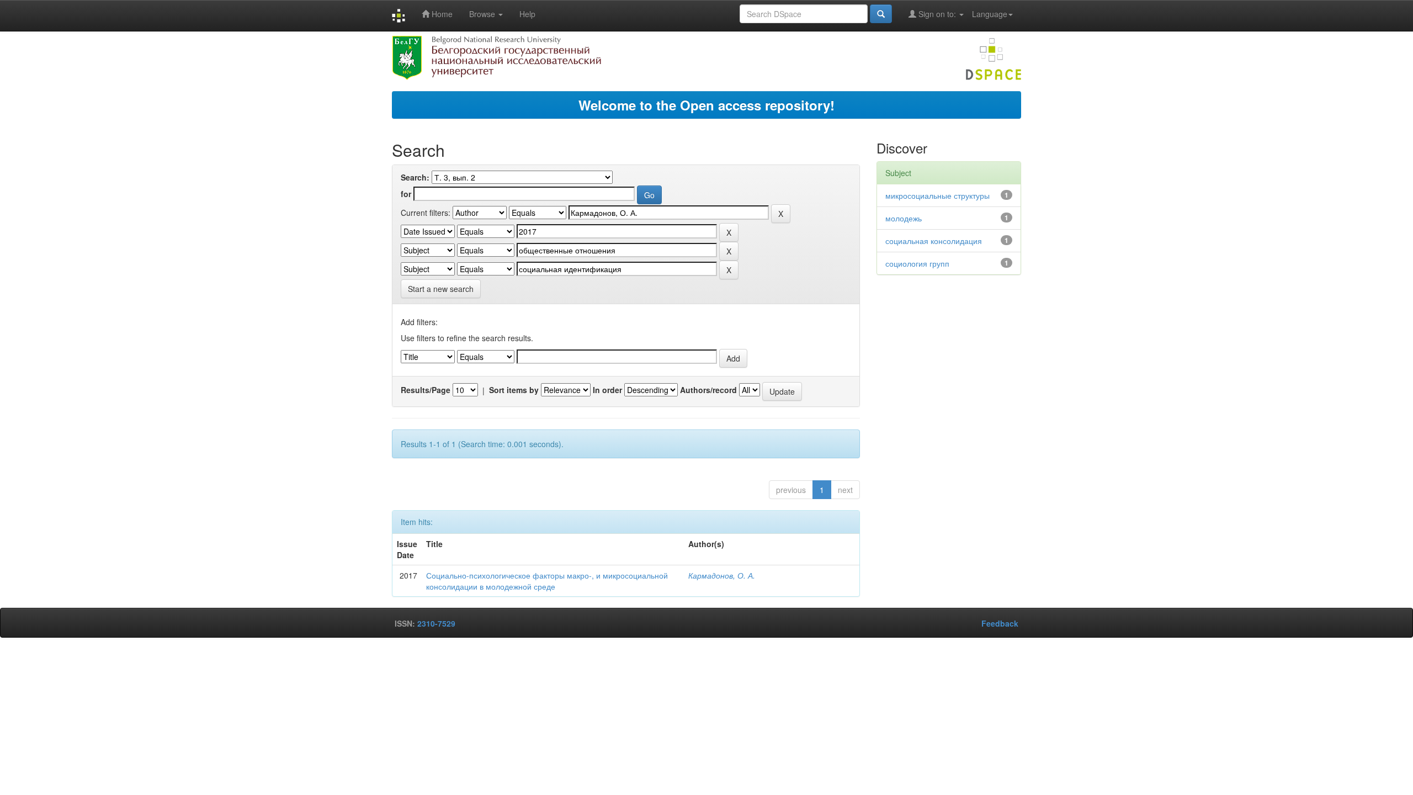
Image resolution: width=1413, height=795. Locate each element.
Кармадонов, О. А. (721, 575)
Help (527, 13)
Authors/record (708, 389)
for (406, 193)
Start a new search (441, 288)
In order (607, 389)
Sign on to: (937, 13)
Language (989, 13)
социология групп (917, 263)
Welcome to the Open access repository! (706, 105)
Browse (483, 13)
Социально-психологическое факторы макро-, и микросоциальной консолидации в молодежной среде (547, 581)
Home (441, 13)
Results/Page (425, 389)
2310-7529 (436, 623)
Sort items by (514, 389)
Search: (415, 177)
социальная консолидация (933, 240)
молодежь (903, 218)
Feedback (999, 623)
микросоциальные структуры (937, 195)
